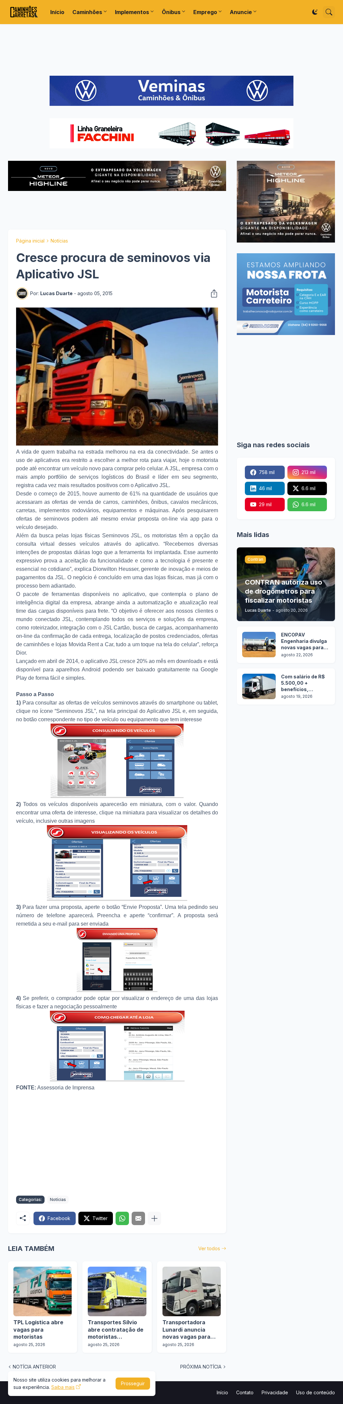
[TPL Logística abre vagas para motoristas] (42, 1291)
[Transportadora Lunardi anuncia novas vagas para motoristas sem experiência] (191, 1291)
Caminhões (87, 12)
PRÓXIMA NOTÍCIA (200, 1366)
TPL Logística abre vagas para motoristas (38, 1329)
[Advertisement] (171, 50)
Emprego (205, 12)
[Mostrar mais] (154, 1218)
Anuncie (241, 12)
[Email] (138, 1218)
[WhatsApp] (122, 1218)
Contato (245, 1392)
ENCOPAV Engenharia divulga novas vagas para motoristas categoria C (304, 641)
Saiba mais (63, 1387)
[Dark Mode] (315, 12)
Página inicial (30, 241)
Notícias (59, 241)
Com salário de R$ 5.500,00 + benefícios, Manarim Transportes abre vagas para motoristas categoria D (303, 683)
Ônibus (171, 12)
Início (57, 12)
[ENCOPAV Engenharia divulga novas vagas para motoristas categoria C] (259, 644)
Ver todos (209, 1248)
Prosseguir (133, 1383)
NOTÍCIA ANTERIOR (34, 1366)
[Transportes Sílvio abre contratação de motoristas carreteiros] (117, 1291)
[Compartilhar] (212, 293)
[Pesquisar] (329, 12)
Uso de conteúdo (315, 1392)
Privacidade (275, 1392)
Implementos (132, 12)
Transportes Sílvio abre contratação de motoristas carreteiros (115, 1330)
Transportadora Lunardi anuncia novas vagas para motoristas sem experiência (186, 1330)
